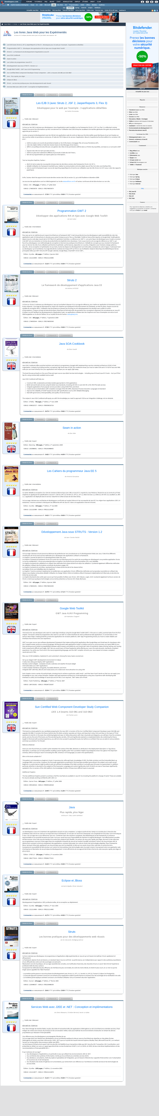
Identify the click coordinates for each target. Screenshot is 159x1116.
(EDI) (140, 128)
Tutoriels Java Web (68, 10)
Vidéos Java (90, 10)
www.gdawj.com (72, 314)
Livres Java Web (80, 10)
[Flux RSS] (152, 10)
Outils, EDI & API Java (111, 10)
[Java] (11, 812)
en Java (137, 137)
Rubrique (134, 174)
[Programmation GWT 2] (11, 214)
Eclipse (90, 8)
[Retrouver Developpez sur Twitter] (155, 10)
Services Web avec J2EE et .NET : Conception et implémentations (28, 87)
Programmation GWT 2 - (36, 48)
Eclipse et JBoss (12, 80)
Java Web (70, 8)
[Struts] (11, 936)
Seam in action (11, 59)
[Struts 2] (11, 284)
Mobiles (94, 5)
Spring (77, 8)
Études (85, 2)
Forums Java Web (45, 10)
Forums (29, 2)
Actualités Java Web (32, 10)
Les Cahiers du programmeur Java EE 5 (19, 62)
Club (99, 2)
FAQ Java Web (56, 10)
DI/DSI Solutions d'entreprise (19, 5)
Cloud (32, 5)
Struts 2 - (28, 52)
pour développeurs (135, 123)
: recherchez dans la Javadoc (140, 126)
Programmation (73, 5)
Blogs (51, 2)
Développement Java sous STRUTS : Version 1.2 (22, 66)
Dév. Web (60, 5)
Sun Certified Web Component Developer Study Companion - (39, 73)
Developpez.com (138, 162)
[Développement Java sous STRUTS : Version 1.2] (11, 535)
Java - (16, 76)
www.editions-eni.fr (69, 181)
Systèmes (102, 5)
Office (88, 5)
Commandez (27, 194)
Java (53, 5)
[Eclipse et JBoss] (11, 884)
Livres (15, 24)
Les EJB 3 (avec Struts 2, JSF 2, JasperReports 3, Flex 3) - (45, 45)
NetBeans (97, 8)
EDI (66, 5)
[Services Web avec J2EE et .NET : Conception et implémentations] (11, 1010)
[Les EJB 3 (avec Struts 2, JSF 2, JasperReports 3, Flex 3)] (11, 106)
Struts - (29, 83)
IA (37, 5)
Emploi (77, 2)
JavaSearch (122, 10)
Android (83, 8)
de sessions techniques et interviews (141, 121)
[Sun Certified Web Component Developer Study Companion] (11, 710)
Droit (92, 2)
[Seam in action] (11, 431)
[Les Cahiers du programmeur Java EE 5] (11, 474)
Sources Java (99, 10)
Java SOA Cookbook (13, 55)
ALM (41, 5)
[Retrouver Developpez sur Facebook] (157, 10)
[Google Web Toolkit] (11, 612)
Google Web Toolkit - (23, 69)
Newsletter (67, 2)
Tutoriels (38, 2)
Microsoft (47, 5)
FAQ (45, 2)
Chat (58, 2)
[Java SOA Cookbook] (11, 348)
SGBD (82, 5)
